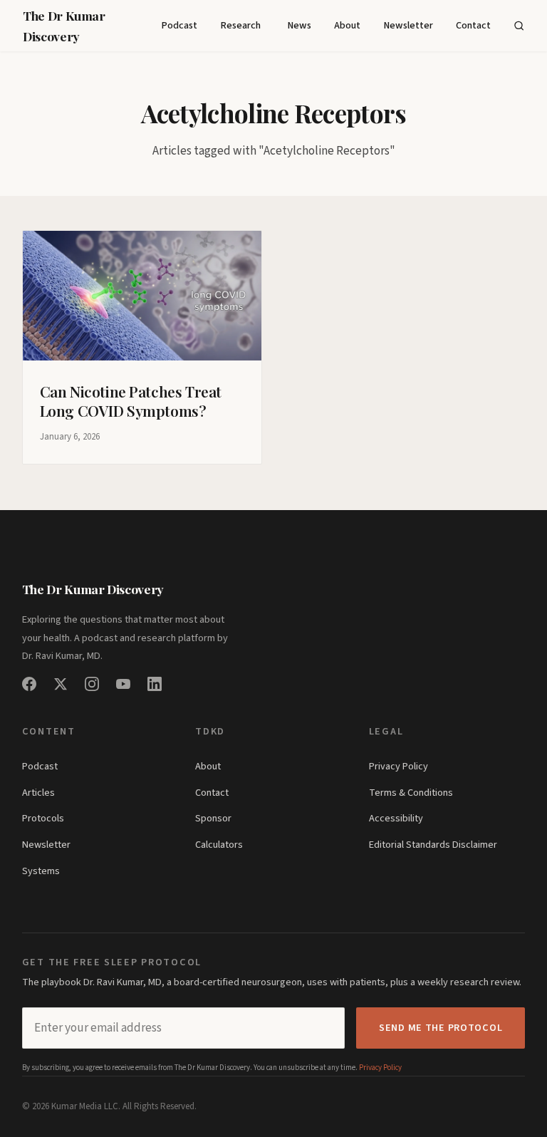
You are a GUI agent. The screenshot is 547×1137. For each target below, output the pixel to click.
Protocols (43, 818)
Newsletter (408, 25)
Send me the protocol (440, 1027)
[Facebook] (29, 684)
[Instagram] (92, 684)
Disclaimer (474, 844)
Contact (473, 25)
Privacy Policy (398, 766)
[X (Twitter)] (60, 684)
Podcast (179, 25)
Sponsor (213, 818)
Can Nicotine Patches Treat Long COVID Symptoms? (131, 400)
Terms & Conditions (411, 792)
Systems (41, 870)
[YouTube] (123, 684)
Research (240, 25)
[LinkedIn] (154, 684)
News (299, 25)
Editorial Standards (409, 844)
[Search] (519, 25)
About (347, 25)
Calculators (219, 844)
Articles (38, 792)
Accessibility (396, 818)
